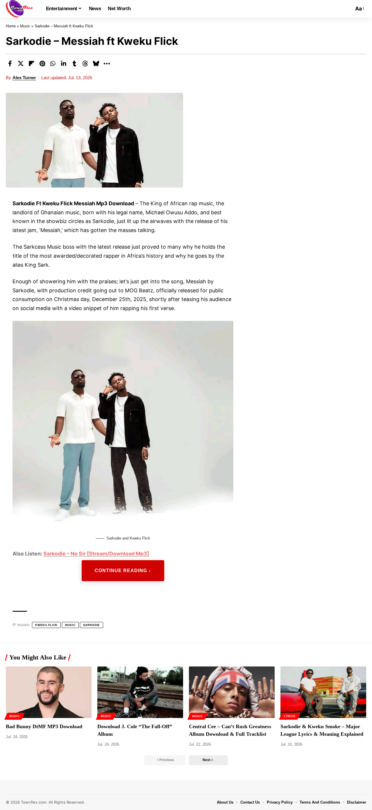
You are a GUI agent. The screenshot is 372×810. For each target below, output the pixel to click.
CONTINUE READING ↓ (123, 570)
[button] (348, 9)
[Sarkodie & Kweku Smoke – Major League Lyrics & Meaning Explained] (323, 692)
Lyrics (290, 716)
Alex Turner (24, 77)
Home (11, 26)
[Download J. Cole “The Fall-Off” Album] (140, 692)
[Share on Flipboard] (31, 63)
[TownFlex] (21, 8)
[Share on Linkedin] (64, 63)
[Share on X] (21, 63)
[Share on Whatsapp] (53, 63)
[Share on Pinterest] (42, 63)
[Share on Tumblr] (74, 63)
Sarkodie (91, 625)
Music (25, 26)
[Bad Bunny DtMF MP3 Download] (49, 692)
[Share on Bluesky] (96, 63)
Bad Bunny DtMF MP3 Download (44, 726)
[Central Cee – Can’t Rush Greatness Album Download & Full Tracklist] (232, 692)
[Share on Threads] (85, 63)
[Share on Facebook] (10, 63)
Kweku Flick (46, 625)
